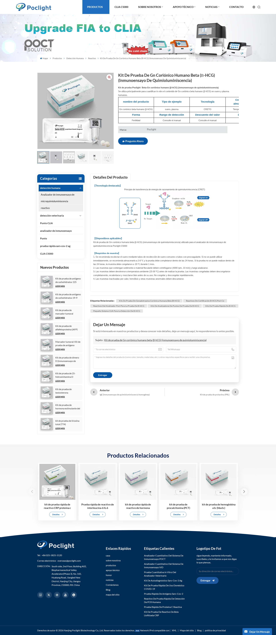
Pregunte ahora (134, 141)
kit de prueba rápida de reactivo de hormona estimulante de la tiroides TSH (137, 506)
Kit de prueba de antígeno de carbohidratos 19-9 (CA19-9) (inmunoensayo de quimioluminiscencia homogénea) (68, 296)
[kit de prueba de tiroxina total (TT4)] (47, 424)
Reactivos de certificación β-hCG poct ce (205, 301)
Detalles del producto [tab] (110, 177)
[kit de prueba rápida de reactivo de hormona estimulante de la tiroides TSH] (138, 482)
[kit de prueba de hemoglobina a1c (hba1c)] (219, 482)
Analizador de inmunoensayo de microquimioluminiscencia (57, 198)
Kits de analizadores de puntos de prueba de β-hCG (175, 306)
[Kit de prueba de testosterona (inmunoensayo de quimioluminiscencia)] (47, 392)
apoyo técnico (113, 570)
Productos (57, 58)
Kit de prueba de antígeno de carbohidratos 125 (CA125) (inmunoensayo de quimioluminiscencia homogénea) (68, 280)
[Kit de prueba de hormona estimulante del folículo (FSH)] (47, 408)
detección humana (75, 58)
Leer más (60, 286)
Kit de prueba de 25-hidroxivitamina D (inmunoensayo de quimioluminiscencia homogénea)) (65, 375)
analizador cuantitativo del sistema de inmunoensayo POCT (163, 557)
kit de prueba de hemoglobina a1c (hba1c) (218, 506)
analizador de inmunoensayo (56, 230)
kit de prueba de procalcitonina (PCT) (178, 506)
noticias (110, 580)
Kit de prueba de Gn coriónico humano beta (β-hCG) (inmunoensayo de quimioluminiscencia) (155, 340)
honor (109, 575)
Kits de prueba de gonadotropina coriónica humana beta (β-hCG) (149, 301)
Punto (43, 238)
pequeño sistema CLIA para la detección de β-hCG (116, 311)
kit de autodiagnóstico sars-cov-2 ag (163, 580)
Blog (108, 589)
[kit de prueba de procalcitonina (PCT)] (178, 482)
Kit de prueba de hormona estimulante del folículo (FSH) (67, 407)
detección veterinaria (52, 215)
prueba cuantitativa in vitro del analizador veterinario (160, 574)
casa (108, 555)
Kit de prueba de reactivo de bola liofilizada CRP (161, 613)
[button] (244, 491)
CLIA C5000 (46, 253)
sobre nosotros (113, 560)
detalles (56, 514)
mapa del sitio (112, 594)
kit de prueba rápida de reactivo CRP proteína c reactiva (57, 506)
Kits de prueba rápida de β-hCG (220, 306)
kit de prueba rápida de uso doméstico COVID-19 (164, 587)
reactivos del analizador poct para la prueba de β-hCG (118, 306)
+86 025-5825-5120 (52, 555)
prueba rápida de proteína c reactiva (163, 607)
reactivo (92, 58)
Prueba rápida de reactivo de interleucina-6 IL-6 (97, 506)
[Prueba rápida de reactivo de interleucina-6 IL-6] (98, 482)
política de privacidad (215, 630)
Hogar (45, 58)
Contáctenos (112, 584)
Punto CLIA (46, 223)
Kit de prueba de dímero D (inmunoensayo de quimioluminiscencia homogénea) (67, 359)
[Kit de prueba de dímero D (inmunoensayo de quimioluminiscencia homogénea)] (47, 361)
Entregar (205, 580)
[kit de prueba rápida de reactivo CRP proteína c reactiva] (57, 482)
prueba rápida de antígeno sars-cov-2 (163, 593)
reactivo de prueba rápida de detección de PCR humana (164, 600)
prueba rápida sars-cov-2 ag (55, 246)
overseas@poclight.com (69, 560)
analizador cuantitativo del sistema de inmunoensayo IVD (163, 565)
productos (111, 565)
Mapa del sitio (187, 630)
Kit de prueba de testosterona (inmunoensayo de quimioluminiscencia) (65, 391)
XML (174, 630)
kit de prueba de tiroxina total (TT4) (67, 422)
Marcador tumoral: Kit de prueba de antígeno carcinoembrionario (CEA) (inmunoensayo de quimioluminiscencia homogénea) (67, 343)
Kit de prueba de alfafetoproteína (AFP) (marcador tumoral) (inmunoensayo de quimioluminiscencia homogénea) (66, 328)
